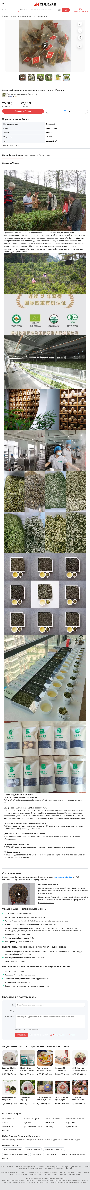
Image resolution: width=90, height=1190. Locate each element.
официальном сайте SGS (63, 877)
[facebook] (67, 1168)
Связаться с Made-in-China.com (71, 1166)
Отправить (21, 1035)
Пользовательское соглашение (26, 1166)
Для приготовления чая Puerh (34, 1127)
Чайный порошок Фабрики (54, 1149)
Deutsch (62, 1172)
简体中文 (23, 1172)
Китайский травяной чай (75, 1119)
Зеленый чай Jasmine (52, 1119)
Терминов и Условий (79, 1182)
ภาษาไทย (47, 1174)
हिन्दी (40, 1174)
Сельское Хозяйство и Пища (21, 16)
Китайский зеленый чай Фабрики (15, 1154)
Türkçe (55, 1174)
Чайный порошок (8, 1119)
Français (46, 1172)
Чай (34, 16)
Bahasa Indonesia (74, 1174)
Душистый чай (43, 16)
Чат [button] (68, 111)
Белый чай (49, 1123)
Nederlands (33, 1174)
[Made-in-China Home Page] (45, 4)
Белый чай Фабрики (33, 1149)
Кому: (12, 1011)
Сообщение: (9, 1016)
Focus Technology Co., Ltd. (43, 1178)
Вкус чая (27, 1123)
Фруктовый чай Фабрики (12, 1149)
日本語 (39, 1172)
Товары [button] (22, 10)
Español (54, 1172)
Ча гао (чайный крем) (31, 1119)
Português (71, 1172)
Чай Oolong (49, 1127)
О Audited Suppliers (36, 1168)
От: (13, 1005)
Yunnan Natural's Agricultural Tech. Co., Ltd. (22, 94)
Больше (5, 1158)
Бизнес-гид (59, 1168)
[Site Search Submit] (66, 10)
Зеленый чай (6, 1127)
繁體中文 (31, 1172)
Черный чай (70, 1123)
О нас (2, 1166)
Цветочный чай (71, 1127)
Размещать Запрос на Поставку (62, 1035)
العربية (25, 1174)
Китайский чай (37, 1154)
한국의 (18, 1174)
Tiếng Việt (63, 1174)
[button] (3, 3)
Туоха (4, 1123)
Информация (49, 1168)
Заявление (10, 1166)
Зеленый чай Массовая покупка (73, 1154)
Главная (5, 16)
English (15, 1172)
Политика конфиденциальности (49, 1166)
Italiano (79, 1172)
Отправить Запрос (23, 111)
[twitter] (71, 1168)
